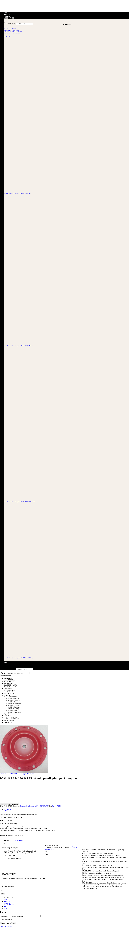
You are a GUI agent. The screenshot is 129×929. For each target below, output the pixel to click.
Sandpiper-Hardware (14, 707)
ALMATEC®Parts (9, 680)
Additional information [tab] (10, 811)
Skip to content (4, 1)
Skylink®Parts (8, 714)
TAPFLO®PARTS (9, 715)
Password (6, 919)
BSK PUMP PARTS (10, 687)
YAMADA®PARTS (10, 722)
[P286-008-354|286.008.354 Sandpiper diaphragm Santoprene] (8, 801)
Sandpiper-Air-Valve (14, 700)
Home (5, 12)
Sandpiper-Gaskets (13, 705)
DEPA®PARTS (9, 688)
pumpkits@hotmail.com (14, 858)
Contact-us (7, 16)
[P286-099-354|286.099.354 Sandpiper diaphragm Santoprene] (8, 791)
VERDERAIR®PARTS (11, 717)
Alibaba (6, 662)
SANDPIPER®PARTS (11, 697)
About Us (7, 14)
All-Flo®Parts (8, 678)
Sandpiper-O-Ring (13, 709)
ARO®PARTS (8, 683)
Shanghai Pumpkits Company (9, 848)
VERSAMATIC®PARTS (11, 719)
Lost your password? (6, 926)
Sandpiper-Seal (12, 710)
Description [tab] (7, 809)
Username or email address (11, 916)
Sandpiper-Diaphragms (14, 703)
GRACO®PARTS (9, 690)
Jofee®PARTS (8, 692)
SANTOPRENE (18, 840)
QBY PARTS (8, 695)
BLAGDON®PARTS (10, 685)
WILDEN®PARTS (10, 720)
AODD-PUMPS (9, 18)
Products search (10, 24)
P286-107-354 (56, 806)
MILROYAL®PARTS (10, 693)
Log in (13, 923)
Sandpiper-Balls (12, 702)
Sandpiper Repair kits (14, 698)
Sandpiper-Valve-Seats (14, 712)
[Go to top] (46, 851)
